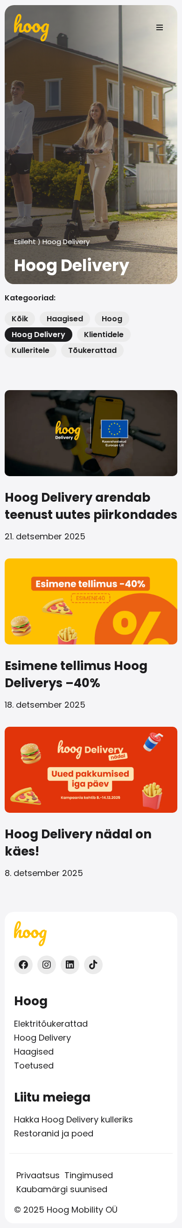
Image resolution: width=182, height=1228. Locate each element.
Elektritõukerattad (51, 1024)
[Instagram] (46, 965)
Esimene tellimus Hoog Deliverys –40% (76, 674)
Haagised (34, 1051)
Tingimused (88, 1175)
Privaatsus (38, 1175)
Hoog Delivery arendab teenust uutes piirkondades (91, 506)
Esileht (25, 241)
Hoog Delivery (42, 1037)
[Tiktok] (93, 965)
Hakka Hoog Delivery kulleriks (73, 1119)
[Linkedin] (70, 965)
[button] (159, 27)
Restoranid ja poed (53, 1133)
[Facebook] (23, 965)
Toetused (34, 1065)
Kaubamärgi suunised (61, 1189)
